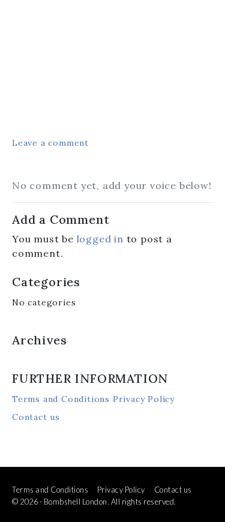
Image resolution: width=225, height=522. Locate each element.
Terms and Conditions (61, 399)
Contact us (36, 417)
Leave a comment (50, 142)
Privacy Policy (144, 399)
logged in (100, 239)
